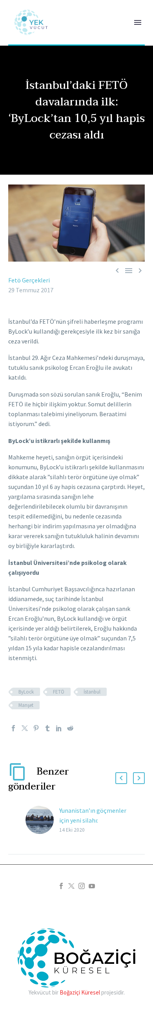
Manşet (25, 705)
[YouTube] (92, 886)
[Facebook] (13, 728)
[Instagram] (81, 886)
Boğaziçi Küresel (80, 992)
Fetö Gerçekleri (29, 280)
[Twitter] (25, 728)
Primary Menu (138, 22)
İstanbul (92, 691)
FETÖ (58, 691)
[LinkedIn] (59, 728)
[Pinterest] (36, 728)
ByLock (26, 691)
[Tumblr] (47, 728)
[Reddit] (70, 728)
